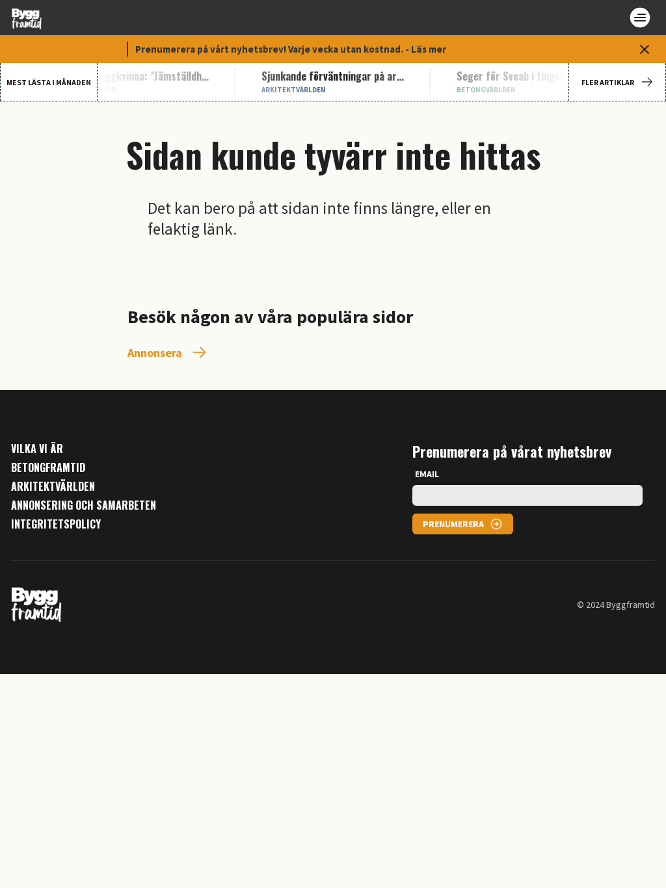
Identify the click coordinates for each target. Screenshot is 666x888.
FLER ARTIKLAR (607, 82)
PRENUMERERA (453, 524)
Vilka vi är (37, 449)
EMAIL (427, 474)
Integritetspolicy (56, 524)
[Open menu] (640, 18)
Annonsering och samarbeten (83, 505)
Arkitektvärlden (53, 486)
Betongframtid (48, 468)
